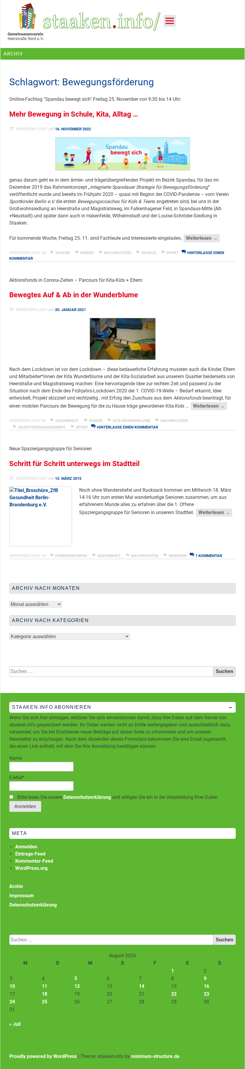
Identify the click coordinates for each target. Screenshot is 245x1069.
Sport (172, 252)
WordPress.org (31, 868)
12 (77, 986)
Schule (148, 252)
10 (12, 986)
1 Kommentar (208, 555)
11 (44, 986)
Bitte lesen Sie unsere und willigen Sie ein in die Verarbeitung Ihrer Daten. (117, 797)
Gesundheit (67, 420)
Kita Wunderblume (131, 420)
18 (44, 994)
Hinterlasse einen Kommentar (127, 427)
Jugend (62, 252)
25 (44, 1002)
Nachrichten (117, 252)
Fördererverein (71, 555)
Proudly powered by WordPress (43, 1056)
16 (206, 986)
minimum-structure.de (155, 1056)
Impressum (21, 895)
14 (141, 986)
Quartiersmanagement (41, 427)
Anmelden (26, 847)
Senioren (178, 555)
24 (12, 1002)
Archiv (16, 886)
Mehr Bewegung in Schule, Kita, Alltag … (73, 114)
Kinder (87, 252)
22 (174, 994)
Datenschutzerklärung (87, 797)
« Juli (15, 1024)
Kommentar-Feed (34, 861)
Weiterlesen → (203, 238)
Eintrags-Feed (30, 854)
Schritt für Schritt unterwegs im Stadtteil (74, 464)
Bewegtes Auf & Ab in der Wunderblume (73, 295)
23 (206, 994)
